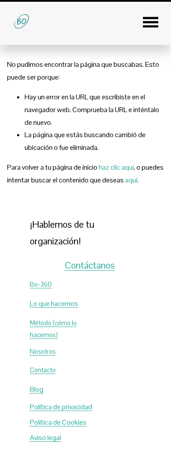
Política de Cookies (58, 422)
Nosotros (43, 351)
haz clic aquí (116, 167)
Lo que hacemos (54, 303)
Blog (36, 389)
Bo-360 (41, 284)
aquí (131, 180)
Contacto (43, 370)
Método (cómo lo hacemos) (53, 329)
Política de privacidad (61, 406)
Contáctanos (90, 265)
